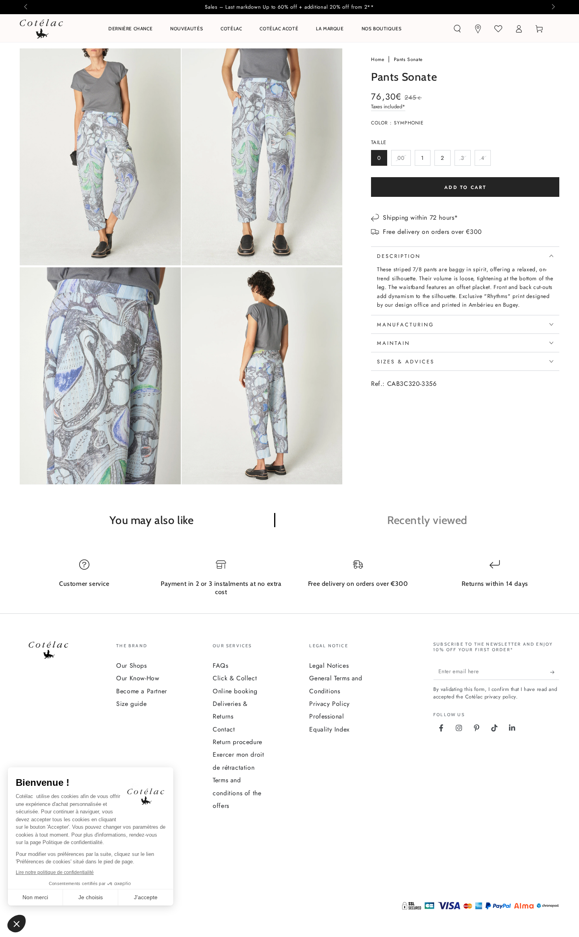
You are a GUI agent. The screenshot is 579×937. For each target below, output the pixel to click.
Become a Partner (141, 691)
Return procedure (237, 741)
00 (404, 160)
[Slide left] (26, 7)
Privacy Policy (329, 703)
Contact (224, 729)
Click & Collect (235, 678)
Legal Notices (329, 665)
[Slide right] (552, 7)
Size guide (131, 703)
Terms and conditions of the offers (237, 793)
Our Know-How (137, 678)
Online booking (235, 691)
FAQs (220, 665)
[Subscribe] (554, 672)
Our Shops (131, 665)
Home (378, 59)
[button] (457, 28)
